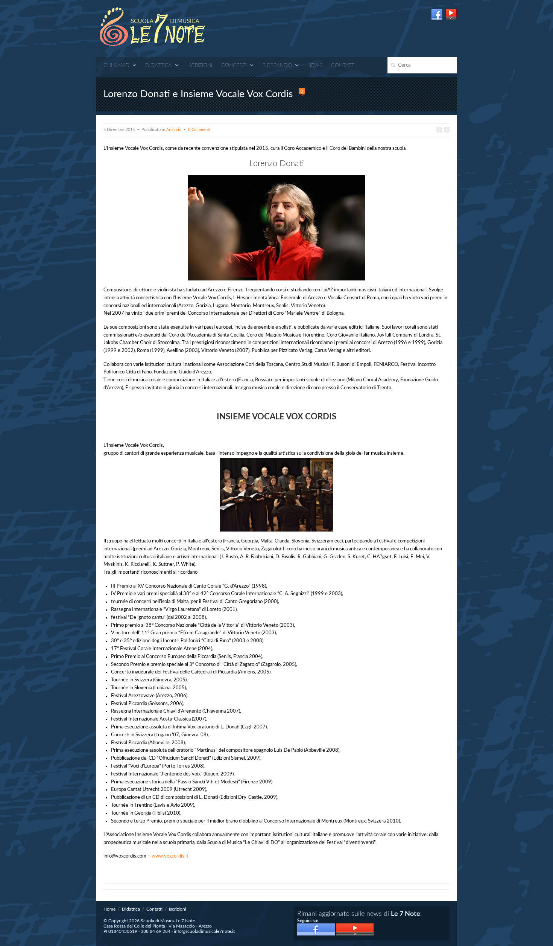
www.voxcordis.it (170, 856)
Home (109, 909)
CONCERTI (234, 65)
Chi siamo (116, 65)
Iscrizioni (199, 65)
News (314, 65)
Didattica (158, 65)
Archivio (173, 130)
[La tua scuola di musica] (152, 28)
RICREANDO (277, 65)
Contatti (343, 65)
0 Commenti (199, 130)
